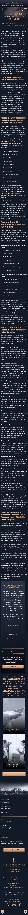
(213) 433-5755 (14, 885)
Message (4, 825)
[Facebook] (15, 904)
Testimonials (7, 894)
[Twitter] (8, 904)
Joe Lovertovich (18, 567)
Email (3, 819)
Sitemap (21, 901)
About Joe (7, 892)
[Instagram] (19, 904)
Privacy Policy (11, 662)
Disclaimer (18, 660)
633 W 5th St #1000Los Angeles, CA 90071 (14, 870)
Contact (23, 894)
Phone (4, 813)
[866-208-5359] (2, 912)
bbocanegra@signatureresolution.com (14, 887)
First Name (5, 800)
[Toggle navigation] (25, 9)
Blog (16, 894)
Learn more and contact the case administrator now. (14, 5)
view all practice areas (14, 774)
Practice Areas (18, 892)
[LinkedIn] (12, 904)
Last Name (5, 806)
